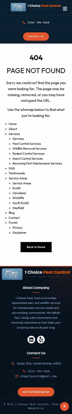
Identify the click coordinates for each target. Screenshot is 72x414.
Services (14, 134)
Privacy (17, 227)
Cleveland (19, 193)
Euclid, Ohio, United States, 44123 (38, 363)
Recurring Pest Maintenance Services (37, 163)
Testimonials (17, 173)
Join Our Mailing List (36, 392)
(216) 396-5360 (38, 371)
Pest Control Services (26, 144)
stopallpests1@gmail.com (38, 376)
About (13, 129)
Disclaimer (19, 232)
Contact (14, 218)
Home (13, 124)
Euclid (16, 188)
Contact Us (36, 36)
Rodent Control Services (28, 153)
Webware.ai (36, 408)
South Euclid (20, 203)
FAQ (12, 168)
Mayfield (18, 208)
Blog (12, 213)
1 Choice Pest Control (32, 404)
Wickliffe (18, 198)
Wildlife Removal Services (29, 148)
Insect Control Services (27, 158)
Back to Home (36, 247)
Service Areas (18, 178)
